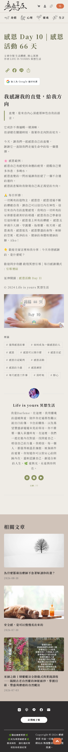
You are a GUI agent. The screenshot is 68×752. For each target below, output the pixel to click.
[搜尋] (60, 6)
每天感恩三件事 (17, 375)
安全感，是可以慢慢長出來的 (23, 625)
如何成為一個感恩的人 (45, 344)
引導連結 (12, 269)
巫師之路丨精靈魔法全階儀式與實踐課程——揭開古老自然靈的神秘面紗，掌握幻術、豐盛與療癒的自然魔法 (31, 681)
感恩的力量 (14, 367)
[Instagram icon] (34, 477)
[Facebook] (41, 709)
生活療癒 (20, 55)
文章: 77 (34, 485)
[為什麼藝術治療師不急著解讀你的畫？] (34, 550)
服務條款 (11, 743)
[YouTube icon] (41, 477)
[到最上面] (57, 741)
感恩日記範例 (15, 360)
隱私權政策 (24, 743)
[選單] (51, 6)
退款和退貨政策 (19, 747)
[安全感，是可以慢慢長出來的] (34, 602)
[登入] (45, 6)
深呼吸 (39, 375)
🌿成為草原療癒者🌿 (18, 739)
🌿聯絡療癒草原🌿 (18, 734)
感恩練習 (35, 367)
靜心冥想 (33, 55)
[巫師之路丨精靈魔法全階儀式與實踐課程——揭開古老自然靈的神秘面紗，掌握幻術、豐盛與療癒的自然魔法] (34, 654)
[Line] (34, 709)
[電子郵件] (48, 709)
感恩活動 (37, 360)
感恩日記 (54, 352)
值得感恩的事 (15, 344)
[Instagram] (19, 709)
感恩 (10, 352)
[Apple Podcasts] (26, 709)
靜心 (54, 375)
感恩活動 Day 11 (30, 278)
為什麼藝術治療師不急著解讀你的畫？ (29, 573)
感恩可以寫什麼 (31, 352)
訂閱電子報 (34, 719)
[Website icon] (27, 477)
